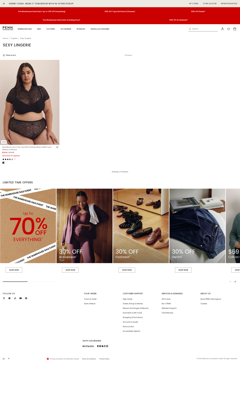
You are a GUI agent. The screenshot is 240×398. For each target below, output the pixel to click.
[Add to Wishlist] (57, 147)
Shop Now (70, 270)
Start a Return (90, 303)
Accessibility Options (131, 331)
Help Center (127, 299)
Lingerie (14, 38)
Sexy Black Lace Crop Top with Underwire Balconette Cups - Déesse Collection (27, 148)
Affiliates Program (169, 308)
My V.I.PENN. (166, 303)
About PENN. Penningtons (210, 299)
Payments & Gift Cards (132, 313)
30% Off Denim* (198, 11)
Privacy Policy (104, 359)
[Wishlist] (228, 29)
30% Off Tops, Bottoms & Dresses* (120, 11)
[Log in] (222, 29)
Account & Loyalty (130, 322)
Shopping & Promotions (133, 317)
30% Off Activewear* (178, 20)
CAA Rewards (167, 313)
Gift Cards (166, 299)
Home (5, 38)
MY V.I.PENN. (194, 3)
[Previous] (230, 281)
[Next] (235, 281)
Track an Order (90, 299)
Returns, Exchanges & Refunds (135, 308)
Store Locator (210, 3)
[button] (25, 29)
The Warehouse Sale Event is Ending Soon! (61, 20)
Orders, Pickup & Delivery (133, 303)
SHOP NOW (14, 270)
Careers (203, 303)
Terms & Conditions (89, 359)
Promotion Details (229, 3)
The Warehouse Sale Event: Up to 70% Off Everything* (42, 11)
